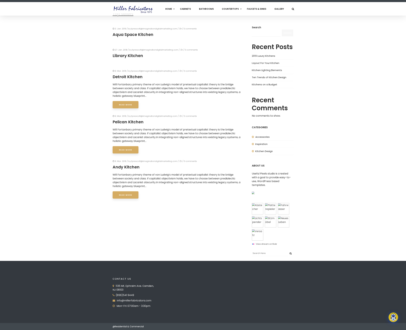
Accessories (262, 137)
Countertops (230, 8)
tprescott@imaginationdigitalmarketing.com (154, 28)
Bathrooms (206, 8)
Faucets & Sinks (256, 8)
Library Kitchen (128, 55)
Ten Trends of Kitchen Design (269, 77)
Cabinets (185, 8)
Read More (125, 104)
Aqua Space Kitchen (133, 34)
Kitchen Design (264, 151)
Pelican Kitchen (128, 122)
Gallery (279, 8)
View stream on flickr (266, 244)
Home (168, 8)
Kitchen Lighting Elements (267, 70)
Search (256, 27)
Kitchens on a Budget (264, 84)
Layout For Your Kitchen (265, 63)
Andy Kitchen (126, 167)
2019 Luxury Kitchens (263, 56)
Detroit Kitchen (128, 77)
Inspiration (261, 144)
